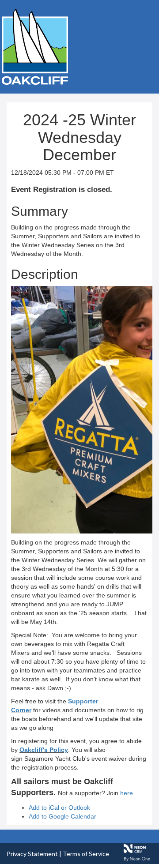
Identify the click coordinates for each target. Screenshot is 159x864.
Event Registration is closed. (61, 189)
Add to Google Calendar (62, 816)
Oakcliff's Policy (43, 749)
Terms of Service (86, 853)
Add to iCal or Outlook (59, 807)
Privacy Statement (32, 853)
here (126, 792)
